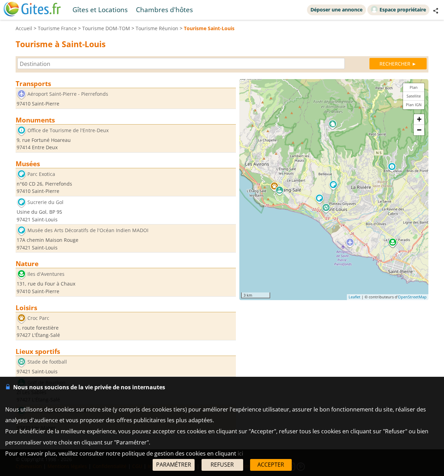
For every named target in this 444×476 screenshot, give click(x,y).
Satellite (414, 96)
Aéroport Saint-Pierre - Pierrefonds (67, 94)
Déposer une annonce (336, 9)
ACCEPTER (270, 464)
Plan (414, 87)
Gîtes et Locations (100, 9)
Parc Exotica (41, 174)
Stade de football (47, 361)
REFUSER (222, 464)
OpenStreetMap (412, 297)
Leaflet (354, 297)
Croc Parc (38, 318)
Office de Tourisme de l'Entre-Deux (68, 130)
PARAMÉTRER (173, 464)
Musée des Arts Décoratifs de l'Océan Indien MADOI (87, 230)
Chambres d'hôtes (164, 9)
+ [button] (419, 119)
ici (240, 453)
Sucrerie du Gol (45, 202)
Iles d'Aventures (46, 274)
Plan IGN (413, 104)
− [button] (419, 130)
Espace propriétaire (402, 9)
